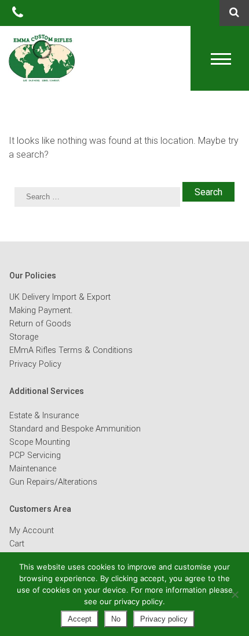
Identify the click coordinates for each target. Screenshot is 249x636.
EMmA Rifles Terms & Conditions (71, 350)
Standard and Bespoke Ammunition (75, 429)
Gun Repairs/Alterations (53, 482)
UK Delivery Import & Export (60, 297)
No (115, 619)
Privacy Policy (35, 364)
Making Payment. (40, 310)
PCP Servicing (35, 455)
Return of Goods (40, 324)
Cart (16, 544)
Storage (23, 337)
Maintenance (32, 469)
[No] (234, 594)
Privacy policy (164, 619)
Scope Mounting (39, 442)
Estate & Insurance (44, 416)
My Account (31, 530)
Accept (79, 619)
